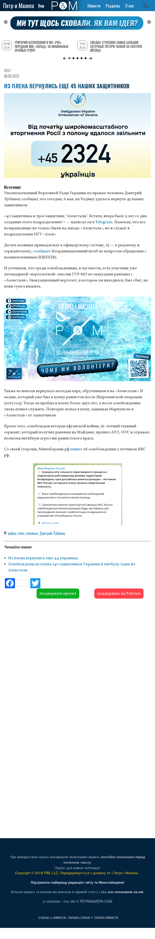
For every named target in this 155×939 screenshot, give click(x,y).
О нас (129, 6)
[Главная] (64, 5)
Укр (41, 6)
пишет (76, 449)
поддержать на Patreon (118, 593)
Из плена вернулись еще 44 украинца (43, 558)
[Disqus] (77, 660)
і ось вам (121, 891)
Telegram (103, 222)
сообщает (42, 251)
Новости (94, 6)
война (12, 533)
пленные (32, 533)
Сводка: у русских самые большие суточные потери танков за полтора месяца (116, 46)
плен (21, 533)
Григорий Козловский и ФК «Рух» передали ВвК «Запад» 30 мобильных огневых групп (41, 46)
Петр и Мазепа (18, 5)
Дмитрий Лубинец (52, 533)
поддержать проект (58, 593)
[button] (64, 58)
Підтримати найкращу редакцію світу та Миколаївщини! (78, 882)
